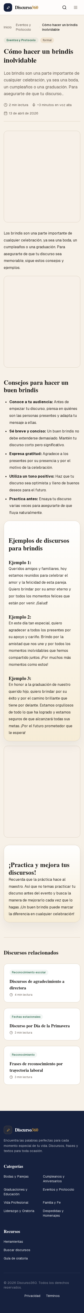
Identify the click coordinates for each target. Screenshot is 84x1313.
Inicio (8, 27)
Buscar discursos (17, 1250)
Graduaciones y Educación (16, 1191)
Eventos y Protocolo (23, 27)
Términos (53, 1296)
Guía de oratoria (16, 1258)
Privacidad (32, 1296)
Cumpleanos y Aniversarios (54, 1178)
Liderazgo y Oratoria (19, 1211)
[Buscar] (64, 7)
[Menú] (75, 7)
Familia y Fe (52, 1202)
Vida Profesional (16, 1202)
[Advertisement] (42, 176)
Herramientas (13, 1241)
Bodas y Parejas (16, 1176)
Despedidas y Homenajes (53, 1213)
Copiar (68, 528)
